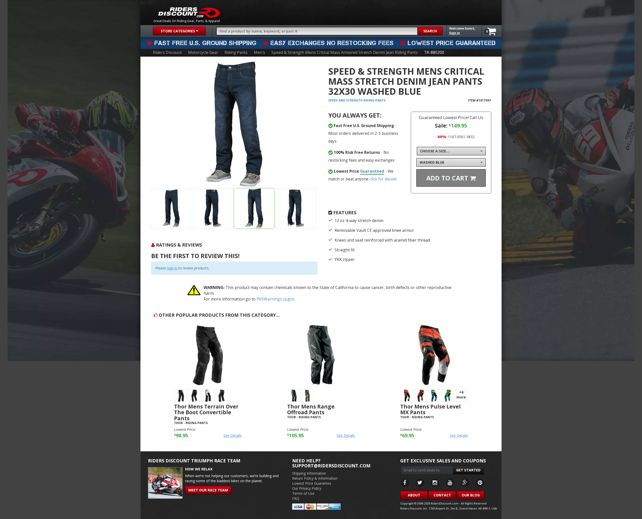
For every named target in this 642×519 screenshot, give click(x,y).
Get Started (468, 470)
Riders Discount (167, 52)
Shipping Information (309, 473)
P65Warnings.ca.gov (275, 299)
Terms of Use (303, 493)
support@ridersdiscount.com (331, 466)
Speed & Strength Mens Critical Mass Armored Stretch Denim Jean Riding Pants (344, 52)
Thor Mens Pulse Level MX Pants (430, 409)
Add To (448, 178)
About (414, 495)
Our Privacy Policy (306, 488)
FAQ (295, 498)
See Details (232, 435)
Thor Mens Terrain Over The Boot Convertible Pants (206, 412)
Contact (442, 495)
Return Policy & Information (315, 478)
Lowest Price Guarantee (311, 483)
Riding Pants (236, 52)
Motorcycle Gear (203, 52)
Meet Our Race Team (208, 490)
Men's (259, 52)
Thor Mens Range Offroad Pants (311, 409)
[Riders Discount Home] (189, 12)
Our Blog (471, 495)
